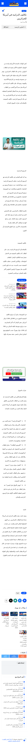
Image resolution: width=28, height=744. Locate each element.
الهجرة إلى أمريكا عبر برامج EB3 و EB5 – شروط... (6, 622)
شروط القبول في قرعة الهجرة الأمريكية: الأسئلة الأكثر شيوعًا (9, 297)
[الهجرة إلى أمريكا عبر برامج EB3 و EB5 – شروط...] (5, 614)
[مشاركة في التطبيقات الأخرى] (6, 600)
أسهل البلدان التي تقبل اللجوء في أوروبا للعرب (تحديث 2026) (13, 696)
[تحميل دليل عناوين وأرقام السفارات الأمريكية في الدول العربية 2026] (14, 614)
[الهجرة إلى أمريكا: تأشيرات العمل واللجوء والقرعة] (21, 305)
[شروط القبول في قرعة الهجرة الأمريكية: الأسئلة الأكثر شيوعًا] (21, 296)
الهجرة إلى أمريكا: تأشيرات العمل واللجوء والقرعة (8, 306)
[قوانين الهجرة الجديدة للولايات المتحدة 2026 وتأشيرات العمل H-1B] (23, 632)
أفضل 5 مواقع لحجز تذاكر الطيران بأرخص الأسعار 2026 (14, 725)
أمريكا (24, 11)
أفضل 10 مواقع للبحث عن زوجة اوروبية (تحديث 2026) (13, 713)
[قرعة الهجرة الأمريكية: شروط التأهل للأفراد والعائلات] (21, 286)
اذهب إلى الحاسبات (17, 373)
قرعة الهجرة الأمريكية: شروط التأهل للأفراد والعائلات (9, 287)
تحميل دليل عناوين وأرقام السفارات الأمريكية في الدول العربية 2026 (14, 623)
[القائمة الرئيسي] (25, 3)
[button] (20, 600)
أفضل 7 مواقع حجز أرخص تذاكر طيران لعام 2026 (13, 702)
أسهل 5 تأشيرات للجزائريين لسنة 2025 (13, 708)
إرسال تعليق (21, 663)
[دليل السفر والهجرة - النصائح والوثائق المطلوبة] (14, 3)
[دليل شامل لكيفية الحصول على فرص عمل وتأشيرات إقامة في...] (23, 614)
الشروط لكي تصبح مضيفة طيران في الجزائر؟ (13, 719)
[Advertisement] (14, 47)
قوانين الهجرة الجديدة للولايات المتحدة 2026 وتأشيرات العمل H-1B (23, 641)
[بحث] (2, 3)
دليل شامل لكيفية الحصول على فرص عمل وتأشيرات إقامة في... (23, 622)
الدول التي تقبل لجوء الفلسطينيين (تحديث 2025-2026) (14, 690)
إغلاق (8, 373)
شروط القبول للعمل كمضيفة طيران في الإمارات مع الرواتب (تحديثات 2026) (13, 684)
